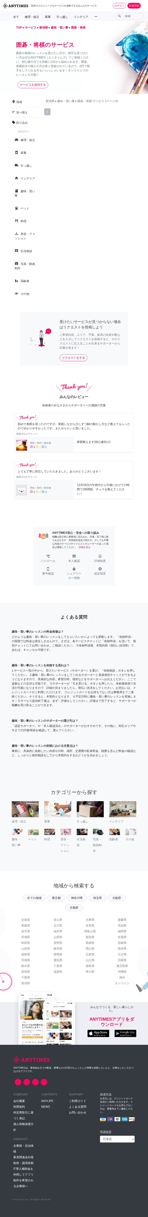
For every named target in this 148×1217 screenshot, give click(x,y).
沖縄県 (122, 971)
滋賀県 (58, 971)
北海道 (25, 919)
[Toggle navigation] (143, 5)
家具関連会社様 (23, 1157)
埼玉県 (97, 897)
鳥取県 (90, 937)
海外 (122, 977)
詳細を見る (84, 547)
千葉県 (25, 977)
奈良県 (90, 925)
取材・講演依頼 (23, 1163)
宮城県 (25, 937)
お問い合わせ (77, 1112)
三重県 (58, 965)
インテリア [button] (81, 16)
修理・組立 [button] (32, 16)
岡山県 (90, 948)
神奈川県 (77, 897)
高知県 (122, 925)
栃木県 (25, 965)
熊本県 (122, 948)
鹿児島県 (122, 965)
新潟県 (25, 983)
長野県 (58, 942)
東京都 (56, 897)
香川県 (90, 971)
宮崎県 (122, 960)
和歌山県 (90, 931)
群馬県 (25, 971)
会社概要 (19, 1100)
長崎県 (122, 942)
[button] (48, 558)
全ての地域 (34, 897)
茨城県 (25, 960)
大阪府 (116, 897)
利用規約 (19, 1106)
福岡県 (122, 931)
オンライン (122, 983)
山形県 (25, 948)
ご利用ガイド (77, 1100)
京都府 (74, 907)
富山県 (58, 919)
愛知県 (58, 960)
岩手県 (25, 931)
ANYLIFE (47, 1100)
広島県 (90, 954)
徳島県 (90, 965)
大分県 (122, 954)
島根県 (90, 942)
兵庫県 (90, 919)
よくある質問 (77, 1106)
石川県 (58, 925)
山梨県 (58, 937)
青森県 (25, 925)
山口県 (90, 960)
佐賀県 (122, 937)
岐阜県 (58, 948)
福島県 (25, 954)
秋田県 (25, 942)
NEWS (45, 1106)
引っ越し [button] (62, 16)
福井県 (58, 931)
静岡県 (58, 954)
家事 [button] (48, 16)
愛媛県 (122, 919)
